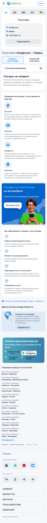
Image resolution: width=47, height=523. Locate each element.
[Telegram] (24, 479)
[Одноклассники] (15, 479)
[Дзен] (33, 479)
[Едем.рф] (14, 3)
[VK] (6, 479)
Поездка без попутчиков (34, 60)
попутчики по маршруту (10, 373)
